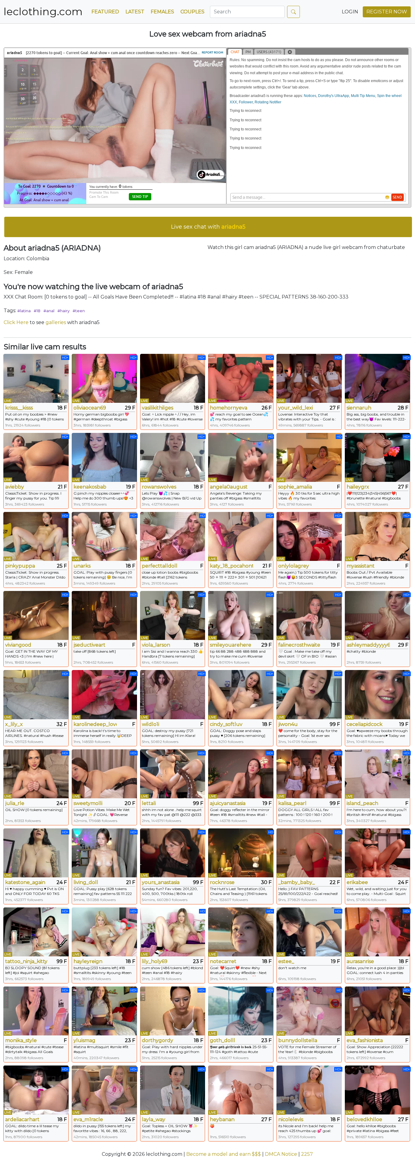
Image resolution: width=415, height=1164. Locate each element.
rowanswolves (159, 487)
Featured (105, 12)
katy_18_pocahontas (231, 566)
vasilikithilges (157, 408)
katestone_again (25, 882)
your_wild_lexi (295, 408)
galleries (56, 322)
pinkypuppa (20, 566)
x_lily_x (14, 724)
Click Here (16, 322)
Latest (134, 12)
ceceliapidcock (364, 724)
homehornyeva (228, 408)
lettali (149, 803)
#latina (24, 310)
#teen (79, 310)
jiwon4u (288, 724)
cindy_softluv (226, 724)
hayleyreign (88, 961)
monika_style (21, 1040)
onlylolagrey (293, 566)
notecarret (223, 961)
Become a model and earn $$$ (223, 1154)
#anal (48, 310)
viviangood (18, 645)
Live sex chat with (208, 226)
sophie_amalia (295, 487)
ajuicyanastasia (227, 803)
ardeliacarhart (22, 1119)
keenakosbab (90, 487)
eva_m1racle (88, 1119)
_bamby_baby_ (296, 882)
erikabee (357, 882)
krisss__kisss (19, 408)
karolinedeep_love (95, 724)
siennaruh (359, 408)
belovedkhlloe (364, 1119)
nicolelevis (290, 1119)
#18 (37, 310)
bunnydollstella (297, 1040)
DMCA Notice (281, 1154)
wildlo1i (150, 724)
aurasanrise (360, 961)
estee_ (286, 961)
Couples (192, 12)
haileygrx (358, 487)
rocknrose (222, 882)
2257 (307, 1154)
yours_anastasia (161, 882)
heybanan (222, 1119)
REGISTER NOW (386, 12)
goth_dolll (222, 1040)
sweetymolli (88, 803)
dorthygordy (157, 1040)
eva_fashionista (365, 1040)
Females (162, 12)
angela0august (229, 487)
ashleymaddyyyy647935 (368, 645)
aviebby (14, 487)
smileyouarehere (230, 645)
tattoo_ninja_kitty (26, 961)
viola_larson (156, 645)
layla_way (153, 1119)
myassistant (361, 566)
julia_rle (14, 803)
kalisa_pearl (292, 803)
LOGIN (350, 12)
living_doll (86, 882)
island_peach (362, 803)
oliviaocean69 (90, 408)
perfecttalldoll (159, 566)
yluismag (84, 1040)
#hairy (63, 310)
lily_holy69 (154, 961)
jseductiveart (89, 645)
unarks (82, 566)
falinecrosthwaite (299, 645)
